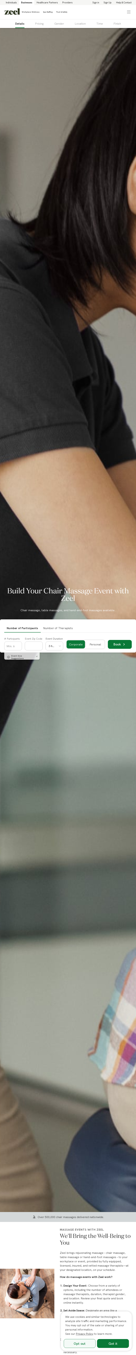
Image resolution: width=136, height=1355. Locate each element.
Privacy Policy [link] (84, 1334)
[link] (12, 12)
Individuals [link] (11, 2)
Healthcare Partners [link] (47, 2)
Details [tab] (19, 23)
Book (117, 644)
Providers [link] (67, 2)
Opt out (80, 1344)
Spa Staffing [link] (48, 12)
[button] (129, 12)
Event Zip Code (33, 638)
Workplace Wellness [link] (30, 12)
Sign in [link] (95, 2)
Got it (113, 1344)
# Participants (12, 638)
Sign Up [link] (108, 2)
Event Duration (54, 638)
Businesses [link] (26, 2)
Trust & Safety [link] (61, 12)
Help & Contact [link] (124, 2)
